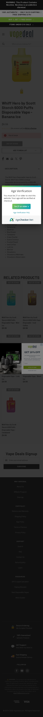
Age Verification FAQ (21, 212)
